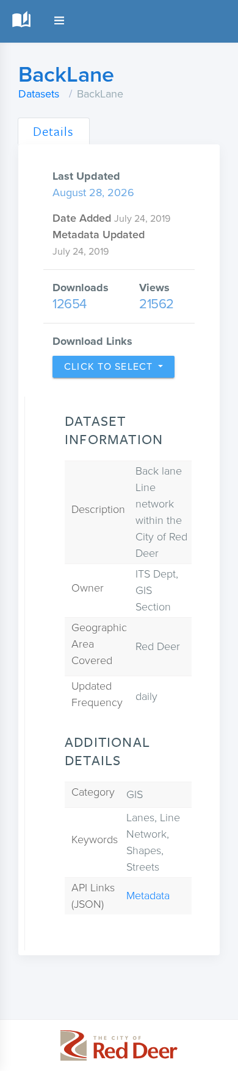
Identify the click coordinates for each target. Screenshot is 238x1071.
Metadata (148, 895)
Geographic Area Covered (99, 644)
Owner (87, 588)
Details (53, 131)
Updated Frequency (97, 694)
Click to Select (110, 367)
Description (98, 509)
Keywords (94, 839)
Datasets (38, 94)
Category (93, 792)
